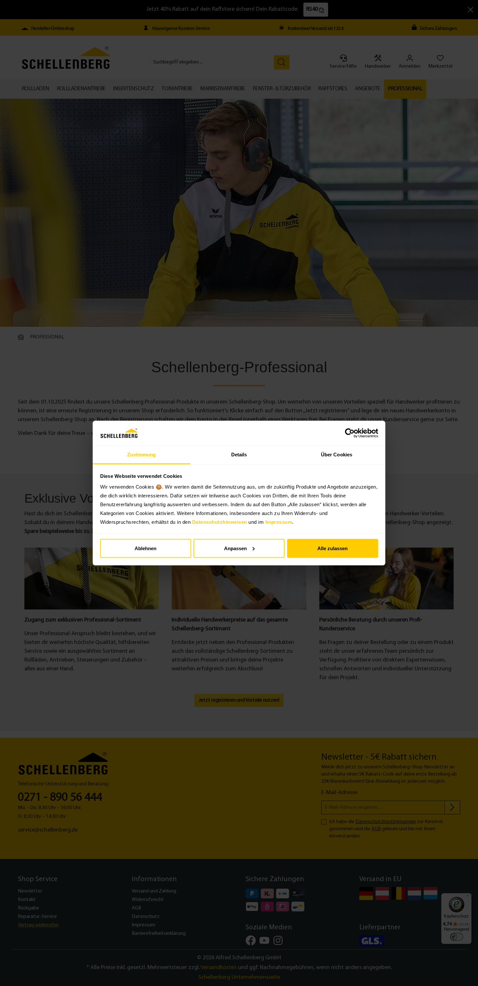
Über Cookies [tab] (336, 454)
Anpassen (235, 548)
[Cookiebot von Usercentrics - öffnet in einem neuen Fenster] (349, 433)
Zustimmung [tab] (141, 454)
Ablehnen (145, 548)
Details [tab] (239, 454)
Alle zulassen (332, 548)
